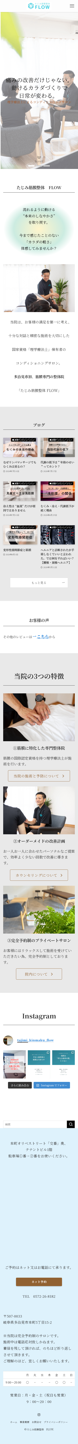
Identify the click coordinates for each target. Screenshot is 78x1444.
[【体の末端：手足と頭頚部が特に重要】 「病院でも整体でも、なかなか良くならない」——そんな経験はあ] (39, 1064)
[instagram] (39, 1415)
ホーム (13, 1422)
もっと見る (38, 582)
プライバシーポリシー (56, 1422)
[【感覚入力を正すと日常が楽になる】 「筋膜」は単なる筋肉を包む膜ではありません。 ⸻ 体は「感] (63, 1064)
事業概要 (24, 1422)
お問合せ (36, 1422)
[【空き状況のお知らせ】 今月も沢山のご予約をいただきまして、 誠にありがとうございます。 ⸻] (14, 1064)
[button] (31, 165)
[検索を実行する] (71, 1124)
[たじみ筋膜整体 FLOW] (38, 6)
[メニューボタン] (72, 6)
